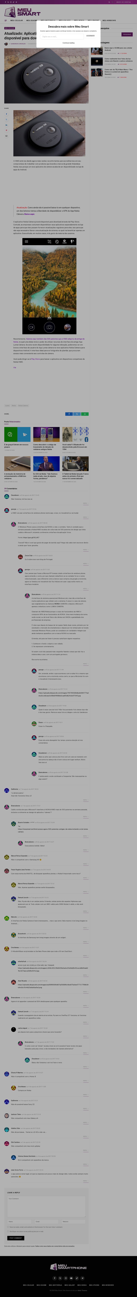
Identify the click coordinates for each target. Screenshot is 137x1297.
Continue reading (68, 43)
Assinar (90, 36)
